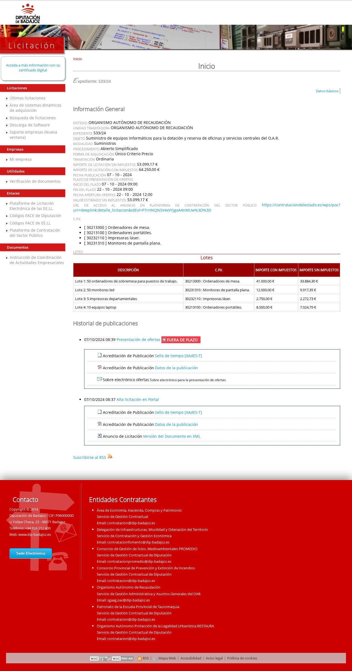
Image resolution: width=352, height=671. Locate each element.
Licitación (32, 45)
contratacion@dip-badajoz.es (131, 522)
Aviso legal (214, 658)
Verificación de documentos (35, 181)
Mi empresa (21, 159)
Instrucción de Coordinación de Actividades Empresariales (37, 260)
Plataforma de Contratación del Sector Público (35, 233)
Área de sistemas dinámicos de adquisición (35, 107)
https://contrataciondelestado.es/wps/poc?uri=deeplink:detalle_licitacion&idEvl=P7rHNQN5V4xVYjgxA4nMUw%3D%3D (206, 207)
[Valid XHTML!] (100, 658)
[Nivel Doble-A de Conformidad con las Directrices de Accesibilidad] (123, 658)
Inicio (77, 58)
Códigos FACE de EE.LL (30, 223)
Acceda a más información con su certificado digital (33, 68)
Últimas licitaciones (27, 98)
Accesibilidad (190, 658)
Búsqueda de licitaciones (33, 117)
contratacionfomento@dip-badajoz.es (138, 542)
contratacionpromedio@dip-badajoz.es (139, 561)
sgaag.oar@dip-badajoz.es (128, 600)
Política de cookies (242, 658)
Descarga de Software (30, 124)
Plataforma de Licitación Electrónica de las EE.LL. (32, 206)
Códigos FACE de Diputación (35, 215)
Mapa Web (167, 658)
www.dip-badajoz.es (34, 534)
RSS (145, 658)
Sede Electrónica (30, 553)
